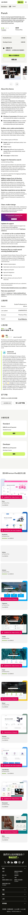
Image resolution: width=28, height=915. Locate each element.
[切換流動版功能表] (25, 2)
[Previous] (11, 84)
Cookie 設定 (23, 909)
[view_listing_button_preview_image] (11, 72)
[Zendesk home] (4, 2)
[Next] (17, 84)
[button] (12, 868)
